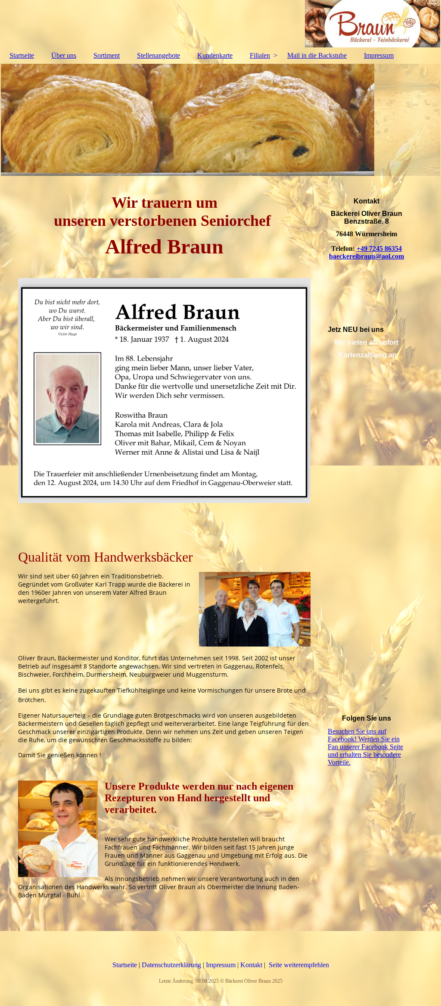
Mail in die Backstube (317, 55)
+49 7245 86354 (379, 248)
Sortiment (106, 55)
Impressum (379, 55)
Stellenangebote (158, 55)
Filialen (260, 55)
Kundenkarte (215, 55)
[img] (220, 23)
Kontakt (252, 965)
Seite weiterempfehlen (299, 965)
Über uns (63, 55)
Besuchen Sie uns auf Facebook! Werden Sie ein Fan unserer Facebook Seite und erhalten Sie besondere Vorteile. (365, 747)
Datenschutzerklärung (172, 965)
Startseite (21, 55)
